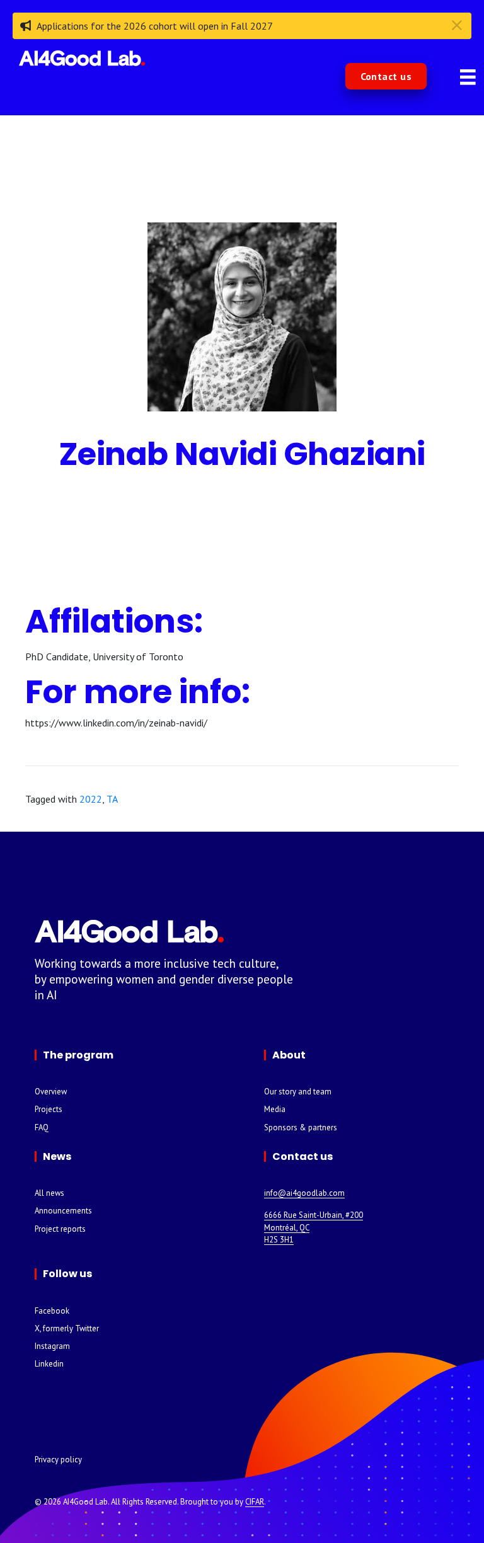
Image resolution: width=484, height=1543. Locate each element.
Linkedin (49, 1363)
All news (49, 1193)
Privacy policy (58, 1459)
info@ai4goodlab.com (304, 1193)
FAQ (42, 1127)
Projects (48, 1109)
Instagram (52, 1346)
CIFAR (254, 1501)
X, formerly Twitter (67, 1328)
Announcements (63, 1210)
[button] (386, 76)
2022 (90, 799)
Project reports (60, 1229)
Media (274, 1109)
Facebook (52, 1310)
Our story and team (297, 1091)
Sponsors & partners (300, 1127)
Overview (51, 1091)
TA (112, 799)
